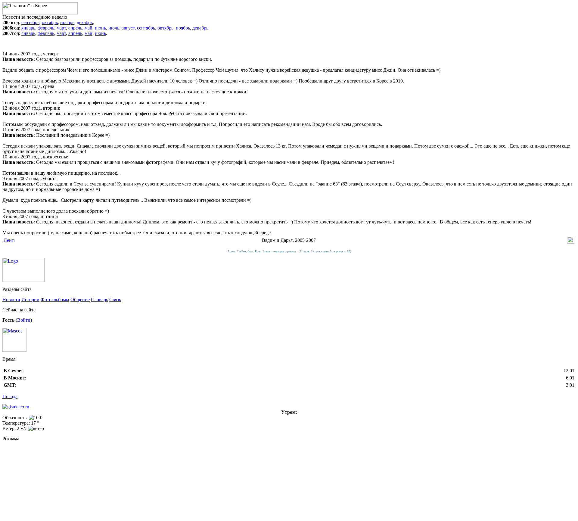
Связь (115, 299)
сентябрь (30, 22)
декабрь (85, 22)
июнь (100, 27)
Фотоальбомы (55, 299)
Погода (9, 396)
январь (28, 27)
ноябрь (67, 22)
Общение (80, 299)
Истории (30, 299)
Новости (11, 299)
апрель (75, 27)
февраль (46, 27)
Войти (23, 320)
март (61, 27)
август (128, 27)
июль (113, 27)
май (88, 27)
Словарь (99, 299)
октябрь (50, 22)
